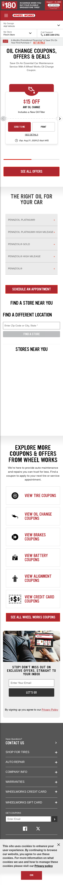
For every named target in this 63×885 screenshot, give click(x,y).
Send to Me (19, 126)
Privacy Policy (50, 709)
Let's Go (31, 692)
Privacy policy (43, 866)
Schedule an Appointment (31, 289)
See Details (31, 135)
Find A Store (31, 334)
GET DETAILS (39, 43)
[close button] (58, 844)
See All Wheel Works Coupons (33, 617)
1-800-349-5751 (51, 35)
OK (31, 875)
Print (43, 126)
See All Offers (31, 171)
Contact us (15, 743)
